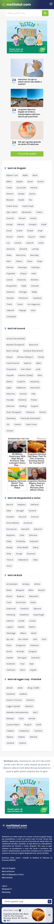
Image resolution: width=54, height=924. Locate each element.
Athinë (37, 584)
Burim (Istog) (13, 351)
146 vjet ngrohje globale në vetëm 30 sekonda (29, 143)
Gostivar (32, 510)
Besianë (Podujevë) (15, 344)
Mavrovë (38, 529)
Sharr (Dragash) (14, 412)
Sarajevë (33, 651)
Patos (29, 261)
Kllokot (9, 381)
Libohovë (11, 249)
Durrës (32, 193)
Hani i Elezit (26, 369)
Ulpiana (10, 737)
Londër (21, 621)
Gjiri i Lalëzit (12, 212)
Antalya (25, 584)
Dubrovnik (11, 608)
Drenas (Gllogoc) (25, 357)
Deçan (10, 357)
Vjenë (22, 670)
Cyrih (9, 602)
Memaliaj (34, 255)
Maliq (9, 255)
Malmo (32, 627)
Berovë (10, 504)
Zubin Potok (31, 424)
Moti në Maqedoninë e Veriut (24, 498)
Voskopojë (11, 316)
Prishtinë (22, 400)
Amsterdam (12, 584)
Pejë (33, 394)
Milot (9, 261)
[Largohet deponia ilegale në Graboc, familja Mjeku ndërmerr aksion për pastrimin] (27, 106)
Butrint (41, 181)
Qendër (31, 718)
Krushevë (28, 523)
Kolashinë (24, 614)
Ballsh (25, 175)
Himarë (22, 218)
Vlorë (33, 310)
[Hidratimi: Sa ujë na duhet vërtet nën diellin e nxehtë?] (27, 76)
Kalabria (23, 694)
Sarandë (35, 286)
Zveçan (10, 430)
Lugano (10, 627)
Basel (9, 590)
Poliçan (23, 273)
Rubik (23, 286)
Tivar (22, 664)
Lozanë (32, 621)
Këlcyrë (20, 224)
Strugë (19, 553)
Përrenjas (22, 267)
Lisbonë (10, 621)
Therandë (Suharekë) (30, 418)
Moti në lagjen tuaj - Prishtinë (24, 679)
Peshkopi (35, 267)
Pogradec (11, 273)
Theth (9, 304)
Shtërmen (23, 298)
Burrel (30, 181)
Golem (39, 212)
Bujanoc (20, 596)
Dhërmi (10, 193)
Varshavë (11, 670)
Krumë (10, 236)
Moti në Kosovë (16, 328)
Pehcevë (33, 535)
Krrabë (30, 230)
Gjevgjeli (20, 510)
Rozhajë (20, 651)
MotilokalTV (7, 889)
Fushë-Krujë (27, 206)
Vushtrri (17, 424)
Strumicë (31, 553)
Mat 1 (35, 712)
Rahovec (11, 406)
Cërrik (9, 187)
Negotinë (11, 535)
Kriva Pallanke (13, 523)
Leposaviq (34, 381)
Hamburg (11, 614)
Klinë (40, 375)
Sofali (38, 724)
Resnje (9, 547)
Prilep (9, 541)
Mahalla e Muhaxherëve (17, 712)
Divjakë (21, 193)
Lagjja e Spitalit (13, 706)
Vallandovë (23, 560)
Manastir (25, 529)
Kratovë (34, 517)
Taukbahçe (24, 731)
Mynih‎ (33, 633)
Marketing (6, 892)
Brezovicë (33, 344)
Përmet (10, 267)
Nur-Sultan (23, 639)
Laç (8, 243)
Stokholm (11, 664)
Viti (8, 424)
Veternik (10, 743)
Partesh (23, 394)
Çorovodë (21, 187)
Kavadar (10, 517)
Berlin (31, 590)
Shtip (9, 553)
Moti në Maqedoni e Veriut (13, 874)
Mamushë (35, 387)
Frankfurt (24, 608)
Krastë (19, 230)
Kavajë (10, 224)
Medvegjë (11, 633)
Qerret (10, 279)
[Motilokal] (16, 4)
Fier (30, 200)
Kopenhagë (38, 614)
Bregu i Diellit (33, 688)
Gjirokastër (26, 212)
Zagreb (33, 670)
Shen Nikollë (22, 547)
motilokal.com (36, 851)
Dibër (9, 510)
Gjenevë (37, 608)
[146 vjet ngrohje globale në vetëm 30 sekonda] (27, 139)
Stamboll (35, 657)
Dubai (33, 602)
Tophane (38, 731)
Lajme (4, 886)
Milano (23, 633)
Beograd (20, 590)
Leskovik (29, 243)
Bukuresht (33, 596)
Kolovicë (30, 700)
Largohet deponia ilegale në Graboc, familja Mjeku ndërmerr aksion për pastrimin (29, 113)
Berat (35, 175)
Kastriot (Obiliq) (25, 375)
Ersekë (21, 200)
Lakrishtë (29, 706)
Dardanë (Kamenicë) (33, 351)
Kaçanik (10, 375)
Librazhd (23, 249)
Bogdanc (22, 504)
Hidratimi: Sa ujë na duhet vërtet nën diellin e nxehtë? (30, 81)
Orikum (19, 261)
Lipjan (9, 387)
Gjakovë (27, 363)
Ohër (22, 535)
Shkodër (10, 298)
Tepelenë (37, 298)
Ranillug (22, 406)
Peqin (39, 261)
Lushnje (35, 249)
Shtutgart (22, 657)
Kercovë (22, 517)
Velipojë (22, 310)
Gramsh (10, 218)
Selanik (10, 657)
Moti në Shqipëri (17, 168)
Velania (21, 737)
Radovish (34, 541)
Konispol (32, 224)
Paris (44, 639)
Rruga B (27, 724)
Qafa (21, 718)
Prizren (34, 400)
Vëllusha (33, 737)
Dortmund (21, 602)
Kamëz (33, 218)
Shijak (34, 292)
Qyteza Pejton (13, 724)
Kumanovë (12, 529)
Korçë (9, 230)
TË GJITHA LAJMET (27, 154)
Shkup (35, 547)
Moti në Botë (15, 575)
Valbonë (10, 310)
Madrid (21, 627)
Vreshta (22, 743)
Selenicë (10, 292)
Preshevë (34, 645)
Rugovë (34, 406)
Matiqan (10, 718)
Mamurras (20, 255)
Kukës (42, 236)
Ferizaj (41, 357)
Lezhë (41, 243)
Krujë (40, 230)
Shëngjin (23, 292)
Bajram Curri (12, 175)
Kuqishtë (21, 381)
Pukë (34, 273)
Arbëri (20, 688)
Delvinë (34, 187)
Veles (35, 560)
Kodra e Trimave (14, 700)
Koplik (43, 224)
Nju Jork (10, 639)
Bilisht (9, 181)
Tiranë (20, 304)
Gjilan (38, 363)
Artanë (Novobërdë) (16, 338)
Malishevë (21, 387)
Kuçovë (31, 236)
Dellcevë (35, 504)
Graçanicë (11, 369)
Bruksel (41, 590)
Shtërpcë (30, 412)
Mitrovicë (11, 394)
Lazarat (18, 243)
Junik (38, 369)
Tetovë (10, 560)
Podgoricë (20, 645)
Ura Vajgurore (34, 304)
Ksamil (20, 236)
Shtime (42, 412)
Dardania (11, 694)
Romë (9, 651)
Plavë (9, 645)
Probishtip (20, 541)
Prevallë (10, 400)
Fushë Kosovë (13, 363)
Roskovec (21, 279)
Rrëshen (34, 279)
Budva (9, 596)
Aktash (10, 688)
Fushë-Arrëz (12, 206)
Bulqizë (20, 181)
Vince (9, 566)
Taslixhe (10, 731)
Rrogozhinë (12, 286)
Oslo (35, 639)
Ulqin (31, 664)
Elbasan (10, 200)
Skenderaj (11, 418)
